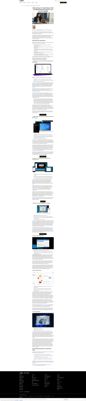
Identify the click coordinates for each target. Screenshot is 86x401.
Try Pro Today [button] (43, 201)
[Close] (85, 399)
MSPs (36, 2)
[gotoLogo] (21, 1)
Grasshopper (21, 389)
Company (33, 2)
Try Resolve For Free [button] (43, 114)
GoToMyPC (33, 220)
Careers (58, 383)
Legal (58, 380)
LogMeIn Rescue (34, 139)
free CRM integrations (45, 152)
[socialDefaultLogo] (24, 391)
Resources (28, 2)
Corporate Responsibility (60, 377)
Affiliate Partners (59, 386)
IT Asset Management (35, 383)
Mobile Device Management (35, 380)
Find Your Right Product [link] (63, 2)
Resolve (48, 304)
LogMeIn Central (21, 380)
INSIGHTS (35, 24)
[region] (43, 399)
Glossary (46, 386)
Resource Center (47, 377)
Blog (19, 5)
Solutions (24, 2)
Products (20, 2)
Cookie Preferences (66, 399)
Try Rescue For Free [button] (42, 156)
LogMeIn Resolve (34, 82)
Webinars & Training (47, 383)
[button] (21, 397)
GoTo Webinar (21, 386)
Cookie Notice (21, 400)
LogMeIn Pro (34, 179)
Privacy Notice (16, 400)
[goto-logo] (43, 373)
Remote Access (34, 377)
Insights (22, 5)
